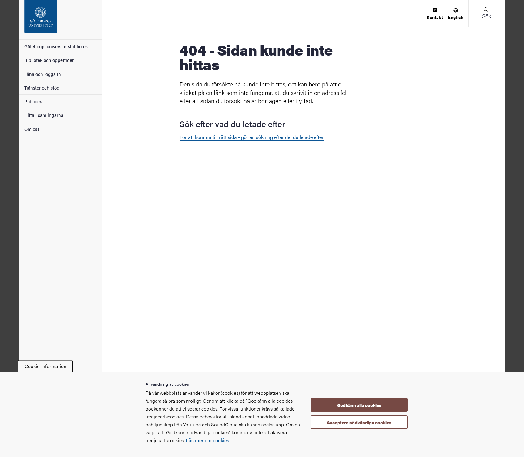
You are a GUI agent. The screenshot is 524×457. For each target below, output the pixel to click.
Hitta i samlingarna (43, 115)
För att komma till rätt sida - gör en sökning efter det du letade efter (252, 137)
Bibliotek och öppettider (49, 60)
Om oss (31, 129)
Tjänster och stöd (41, 87)
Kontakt (435, 17)
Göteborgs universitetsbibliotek (56, 46)
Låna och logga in (42, 74)
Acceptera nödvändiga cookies (359, 422)
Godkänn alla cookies (359, 405)
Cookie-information (45, 366)
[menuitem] (434, 14)
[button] (486, 13)
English (455, 17)
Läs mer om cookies (207, 440)
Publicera (34, 101)
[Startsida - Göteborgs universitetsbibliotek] (60, 19)
